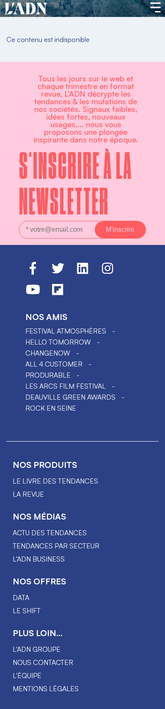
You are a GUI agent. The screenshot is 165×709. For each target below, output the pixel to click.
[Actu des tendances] (26, 9)
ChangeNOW (47, 353)
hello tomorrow (58, 342)
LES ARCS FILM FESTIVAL (65, 386)
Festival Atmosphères (65, 331)
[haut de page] (150, 698)
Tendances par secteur (56, 546)
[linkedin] (82, 272)
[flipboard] (57, 293)
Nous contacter (43, 662)
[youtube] (33, 293)
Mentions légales (46, 688)
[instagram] (107, 272)
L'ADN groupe (36, 649)
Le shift (27, 610)
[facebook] (33, 272)
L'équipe (27, 675)
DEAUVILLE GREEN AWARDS (70, 397)
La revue (28, 494)
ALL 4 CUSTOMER (53, 364)
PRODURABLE (48, 375)
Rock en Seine (50, 408)
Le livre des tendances (55, 481)
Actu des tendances (50, 532)
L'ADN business (39, 559)
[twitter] (58, 272)
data (21, 597)
